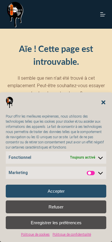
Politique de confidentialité (72, 235)
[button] (103, 102)
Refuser (56, 206)
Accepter (56, 191)
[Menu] (102, 14)
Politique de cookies (35, 235)
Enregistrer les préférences (56, 222)
